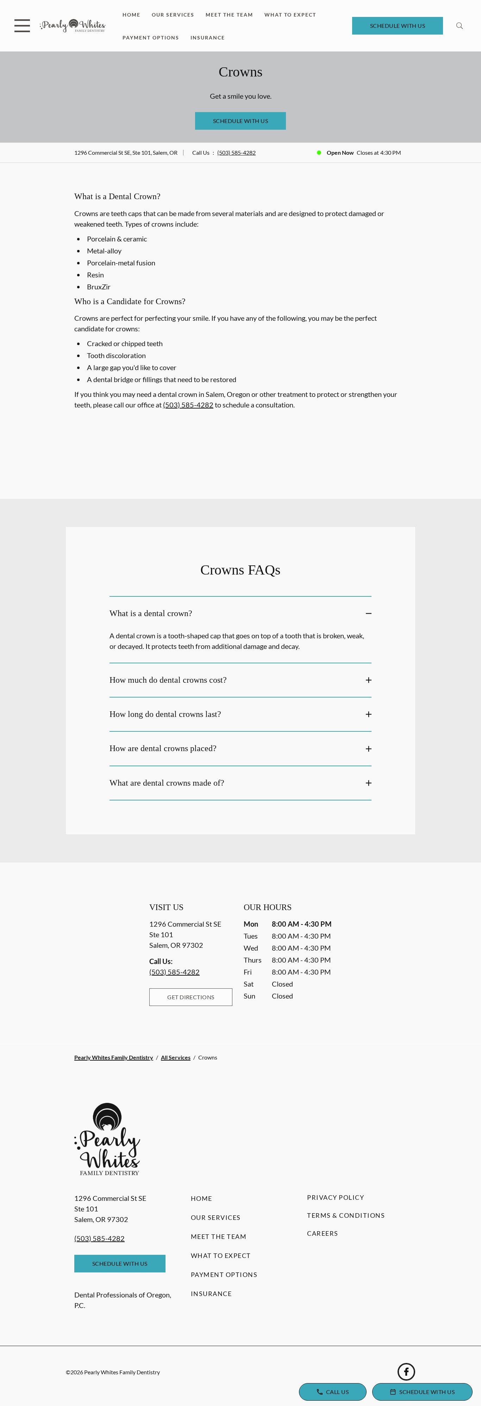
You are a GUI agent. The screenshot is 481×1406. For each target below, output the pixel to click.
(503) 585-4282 (236, 152)
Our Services (173, 15)
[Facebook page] (406, 1372)
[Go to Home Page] (73, 26)
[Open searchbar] (460, 25)
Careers (322, 1233)
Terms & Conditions (346, 1215)
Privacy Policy (335, 1197)
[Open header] (22, 25)
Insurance (207, 38)
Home (131, 15)
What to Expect (290, 15)
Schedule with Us (397, 25)
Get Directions (190, 997)
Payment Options (151, 38)
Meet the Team (229, 15)
